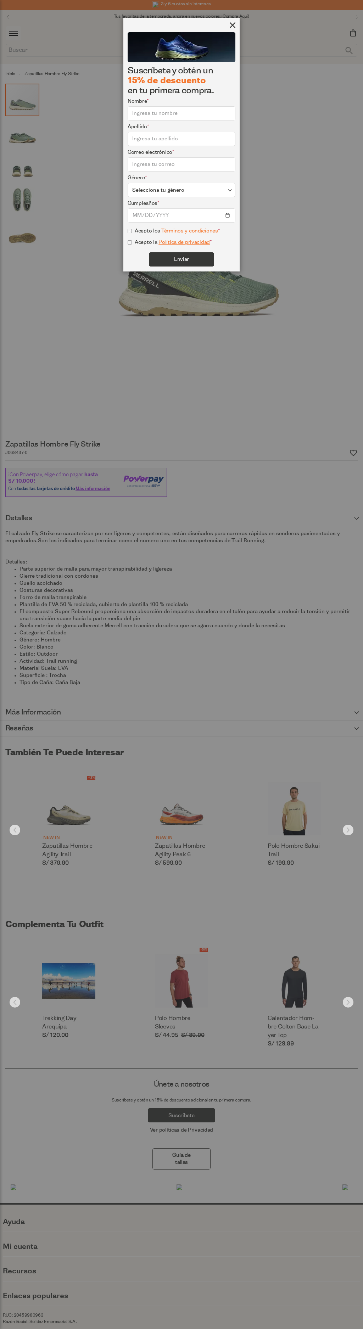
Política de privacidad (184, 242)
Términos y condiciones (189, 231)
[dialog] (181, 664)
